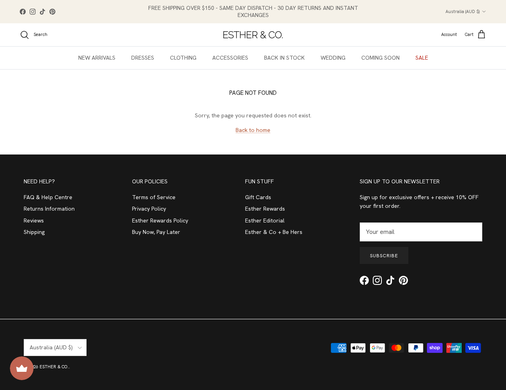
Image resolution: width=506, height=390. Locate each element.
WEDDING (333, 57)
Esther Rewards (265, 208)
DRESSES (142, 57)
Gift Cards (258, 197)
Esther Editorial (265, 220)
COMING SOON (380, 57)
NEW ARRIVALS (96, 57)
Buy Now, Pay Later (156, 232)
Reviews (34, 220)
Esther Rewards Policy (160, 220)
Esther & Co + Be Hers (273, 232)
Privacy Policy (149, 208)
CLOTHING (183, 57)
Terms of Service (154, 197)
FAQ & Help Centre (48, 197)
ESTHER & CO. (54, 366)
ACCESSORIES (230, 57)
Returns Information (49, 208)
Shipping (34, 232)
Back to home (253, 130)
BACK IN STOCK (284, 57)
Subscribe (384, 255)
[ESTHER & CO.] (253, 34)
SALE (421, 57)
